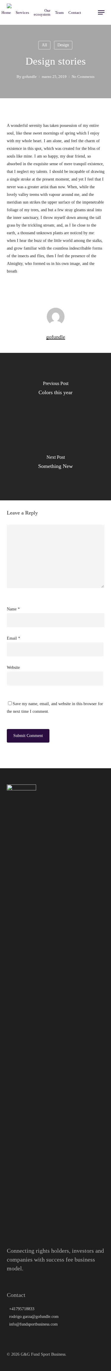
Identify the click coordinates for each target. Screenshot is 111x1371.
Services (22, 12)
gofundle (29, 76)
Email (13, 638)
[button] (101, 12)
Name (13, 609)
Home (6, 12)
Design (63, 45)
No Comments (83, 76)
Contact (74, 12)
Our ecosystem (42, 12)
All (44, 45)
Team (59, 12)
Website (13, 667)
